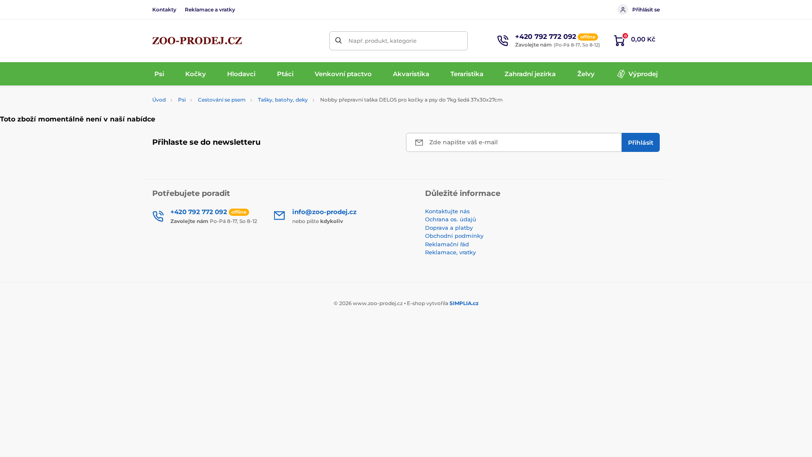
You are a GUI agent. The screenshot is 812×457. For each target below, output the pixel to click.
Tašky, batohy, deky (283, 99)
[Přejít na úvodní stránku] (197, 40)
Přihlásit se (646, 9)
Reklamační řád (447, 244)
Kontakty (164, 9)
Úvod (159, 99)
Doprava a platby (449, 227)
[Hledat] (338, 40)
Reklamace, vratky (450, 252)
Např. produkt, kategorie (382, 40)
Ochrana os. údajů (450, 219)
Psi (182, 99)
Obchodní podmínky (454, 235)
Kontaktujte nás (447, 211)
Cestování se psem (222, 99)
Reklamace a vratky (210, 9)
